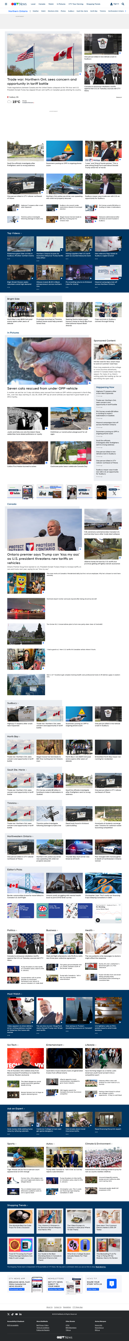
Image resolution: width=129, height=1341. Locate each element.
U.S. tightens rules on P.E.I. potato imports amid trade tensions (106, 1028)
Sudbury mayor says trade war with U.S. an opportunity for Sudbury (102, 197)
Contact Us (57, 1307)
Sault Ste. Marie (82, 11)
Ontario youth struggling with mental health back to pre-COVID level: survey (63, 897)
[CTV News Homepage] (19, 4)
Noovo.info (98, 1325)
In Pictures (61, 4)
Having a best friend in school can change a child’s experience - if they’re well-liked (110, 1093)
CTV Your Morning (76, 4)
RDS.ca (97, 1330)
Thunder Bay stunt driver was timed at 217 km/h (77, 858)
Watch (51, 4)
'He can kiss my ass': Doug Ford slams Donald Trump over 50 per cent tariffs (49, 1028)
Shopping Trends (93, 4)
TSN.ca (68, 1330)
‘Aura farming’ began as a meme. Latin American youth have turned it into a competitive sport (100, 1073)
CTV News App (78, 1307)
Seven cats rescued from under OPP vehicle (42, 388)
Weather (36, 11)
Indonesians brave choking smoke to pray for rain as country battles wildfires (103, 1171)
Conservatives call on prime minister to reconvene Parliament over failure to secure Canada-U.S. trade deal (32, 980)
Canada (42, 4)
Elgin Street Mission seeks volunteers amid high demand (19, 283)
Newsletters (67, 1307)
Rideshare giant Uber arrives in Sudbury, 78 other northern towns (20, 255)
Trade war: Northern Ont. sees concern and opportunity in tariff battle (49, 726)
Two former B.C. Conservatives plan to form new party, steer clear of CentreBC (75, 624)
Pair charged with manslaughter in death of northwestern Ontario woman (108, 859)
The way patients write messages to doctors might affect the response (103, 957)
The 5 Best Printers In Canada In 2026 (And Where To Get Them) (78, 1228)
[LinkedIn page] (20, 1314)
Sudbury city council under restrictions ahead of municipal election (71, 207)
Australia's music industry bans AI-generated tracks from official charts (64, 1072)
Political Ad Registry (43, 1330)
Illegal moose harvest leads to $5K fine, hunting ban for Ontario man (70, 218)
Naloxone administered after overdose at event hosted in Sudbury (109, 218)
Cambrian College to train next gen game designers (48, 1130)
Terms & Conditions (42, 1328)
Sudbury (71, 11)
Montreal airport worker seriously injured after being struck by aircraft (72, 599)
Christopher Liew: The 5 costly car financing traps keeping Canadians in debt (102, 897)
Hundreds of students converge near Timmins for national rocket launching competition (108, 825)
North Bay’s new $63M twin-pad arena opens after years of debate (19, 321)
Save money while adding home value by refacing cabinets (20, 1130)
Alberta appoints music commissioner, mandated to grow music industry (70, 1081)
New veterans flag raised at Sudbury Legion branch (106, 255)
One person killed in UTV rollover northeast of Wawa (108, 791)
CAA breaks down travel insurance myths (75, 1130)
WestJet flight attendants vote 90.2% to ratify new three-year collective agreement (64, 957)
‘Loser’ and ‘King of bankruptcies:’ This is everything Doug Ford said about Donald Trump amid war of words (101, 165)
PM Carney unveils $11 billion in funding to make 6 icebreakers (110, 206)
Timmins (103, 11)
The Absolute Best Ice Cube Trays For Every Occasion (20, 1227)
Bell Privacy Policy (42, 1325)
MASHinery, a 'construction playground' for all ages (68, 433)
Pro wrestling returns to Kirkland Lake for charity (79, 283)
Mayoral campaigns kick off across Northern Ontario (106, 283)
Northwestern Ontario (116, 11)
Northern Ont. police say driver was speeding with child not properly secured (64, 197)
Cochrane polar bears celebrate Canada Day (68, 466)
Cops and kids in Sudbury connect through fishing (105, 320)
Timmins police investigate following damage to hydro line (32, 218)
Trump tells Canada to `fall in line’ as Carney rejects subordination (70, 977)
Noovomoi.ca (99, 1328)
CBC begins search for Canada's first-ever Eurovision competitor (70, 1092)
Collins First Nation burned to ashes (21, 466)
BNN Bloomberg (71, 1328)
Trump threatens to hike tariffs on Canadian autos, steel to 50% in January (32, 968)
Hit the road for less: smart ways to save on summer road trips (107, 363)
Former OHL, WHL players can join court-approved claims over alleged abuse (32, 1180)
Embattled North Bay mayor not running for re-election (108, 758)
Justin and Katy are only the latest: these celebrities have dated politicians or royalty (24, 433)
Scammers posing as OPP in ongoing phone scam (77, 725)
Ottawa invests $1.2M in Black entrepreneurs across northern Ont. (49, 284)
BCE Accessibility (13, 1325)
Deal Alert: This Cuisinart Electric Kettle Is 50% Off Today (107, 1228)
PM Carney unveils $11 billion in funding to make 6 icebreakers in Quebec (49, 792)
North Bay (93, 11)
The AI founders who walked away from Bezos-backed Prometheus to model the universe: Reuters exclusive (23, 1073)
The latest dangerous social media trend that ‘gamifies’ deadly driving (31, 1083)
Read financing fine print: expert (108, 1129)
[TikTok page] (12, 1314)
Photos (63, 11)
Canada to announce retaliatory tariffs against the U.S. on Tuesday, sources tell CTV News (102, 89)
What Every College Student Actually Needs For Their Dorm (78, 1256)
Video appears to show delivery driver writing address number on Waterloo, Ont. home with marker (20, 1029)
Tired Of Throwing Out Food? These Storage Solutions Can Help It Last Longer (20, 1256)
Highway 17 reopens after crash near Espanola (19, 725)
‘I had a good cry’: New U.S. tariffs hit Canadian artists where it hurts (71, 649)
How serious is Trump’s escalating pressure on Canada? (79, 1027)
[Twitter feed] (8, 1314)
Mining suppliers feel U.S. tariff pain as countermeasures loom (78, 255)
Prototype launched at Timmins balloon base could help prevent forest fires (49, 321)
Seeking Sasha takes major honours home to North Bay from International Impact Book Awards (79, 322)
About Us (49, 1307)
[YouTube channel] (16, 1314)
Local (33, 4)
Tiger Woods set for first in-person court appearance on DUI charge (23, 1171)
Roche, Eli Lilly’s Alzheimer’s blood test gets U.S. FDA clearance (109, 965)
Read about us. (101, 1267)
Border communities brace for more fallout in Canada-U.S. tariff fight (25, 897)
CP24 (67, 1325)
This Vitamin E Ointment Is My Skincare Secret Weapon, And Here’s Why (49, 1228)
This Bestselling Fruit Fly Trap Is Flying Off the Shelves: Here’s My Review (107, 1256)
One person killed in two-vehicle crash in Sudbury (107, 725)
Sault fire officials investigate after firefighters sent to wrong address (78, 792)
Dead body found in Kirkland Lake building (77, 824)
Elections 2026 (53, 11)
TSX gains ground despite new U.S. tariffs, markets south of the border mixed (71, 966)
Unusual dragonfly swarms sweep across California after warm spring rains (109, 1179)
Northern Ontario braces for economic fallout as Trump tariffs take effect (49, 256)
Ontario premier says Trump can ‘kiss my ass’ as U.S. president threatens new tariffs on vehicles (43, 558)
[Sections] (6, 4)
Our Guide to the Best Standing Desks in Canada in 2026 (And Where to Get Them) (49, 1257)
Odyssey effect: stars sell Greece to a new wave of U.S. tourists (109, 1082)
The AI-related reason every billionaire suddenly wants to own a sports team (31, 1190)
